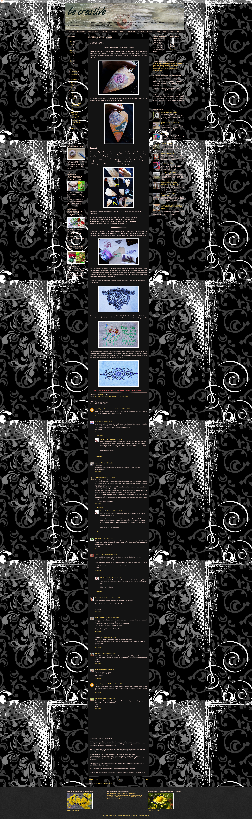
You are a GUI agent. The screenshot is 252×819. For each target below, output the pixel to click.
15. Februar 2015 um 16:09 (106, 463)
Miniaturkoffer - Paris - (167, 163)
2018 (71, 61)
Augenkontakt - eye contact (169, 112)
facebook (173, 49)
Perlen (179, 31)
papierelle (98, 538)
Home (71, 31)
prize (110, 396)
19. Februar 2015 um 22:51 (116, 684)
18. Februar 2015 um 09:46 (106, 669)
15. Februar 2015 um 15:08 (114, 439)
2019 (71, 58)
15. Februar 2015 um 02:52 (122, 409)
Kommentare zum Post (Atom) (103, 783)
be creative (86, 12)
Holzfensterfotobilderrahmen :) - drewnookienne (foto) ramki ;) (170, 183)
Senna (101, 394)
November (74, 74)
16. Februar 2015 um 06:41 (107, 477)
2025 (71, 42)
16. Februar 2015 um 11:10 (109, 538)
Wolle (165, 31)
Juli (72, 85)
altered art (97, 396)
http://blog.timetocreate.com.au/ (104, 409)
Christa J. (98, 554)
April (72, 93)
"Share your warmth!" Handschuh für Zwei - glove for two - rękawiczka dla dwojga (171, 206)
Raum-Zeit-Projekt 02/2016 (168, 173)
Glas (171, 31)
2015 (71, 69)
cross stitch (104, 396)
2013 (71, 134)
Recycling (131, 31)
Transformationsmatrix (167, 153)
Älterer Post (144, 780)
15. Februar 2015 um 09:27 (104, 421)
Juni (72, 88)
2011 (71, 140)
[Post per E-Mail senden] (107, 394)
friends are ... (74, 112)
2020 (71, 55)
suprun (135, 815)
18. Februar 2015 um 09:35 (108, 653)
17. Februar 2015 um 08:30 (108, 637)
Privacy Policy (93, 31)
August (73, 82)
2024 (71, 44)
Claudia (97, 477)
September (74, 79)
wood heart (125, 396)
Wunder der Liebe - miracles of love (76, 121)
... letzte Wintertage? (76, 101)
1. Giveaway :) (165, 133)
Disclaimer (104, 31)
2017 (71, 63)
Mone (96, 463)
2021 (71, 53)
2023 (71, 47)
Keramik (141, 31)
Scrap (158, 31)
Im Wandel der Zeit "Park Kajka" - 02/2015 (76, 116)
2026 (71, 39)
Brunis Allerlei (99, 598)
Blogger (147, 815)
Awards (114, 31)
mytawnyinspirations (101, 684)
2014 (71, 132)
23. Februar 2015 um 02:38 (107, 698)
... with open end (75, 125)
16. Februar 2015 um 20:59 (114, 511)
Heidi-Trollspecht (100, 617)
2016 (71, 66)
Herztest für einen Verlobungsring (76, 104)
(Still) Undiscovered (166, 143)
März (72, 96)
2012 (71, 137)
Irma (96, 669)
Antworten (98, 416)
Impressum (81, 31)
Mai (72, 90)
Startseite (119, 780)
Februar (73, 98)
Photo (122, 31)
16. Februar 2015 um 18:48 (112, 598)
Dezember (74, 71)
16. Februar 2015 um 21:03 (114, 577)
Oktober (73, 77)
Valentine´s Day (116, 396)
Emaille (149, 31)
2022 (71, 50)
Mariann (97, 653)
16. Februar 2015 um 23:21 (113, 617)
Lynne (97, 698)
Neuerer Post (93, 780)
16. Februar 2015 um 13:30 (109, 554)
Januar (73, 128)
